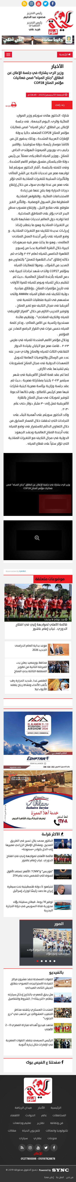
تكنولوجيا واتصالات (57, 1131)
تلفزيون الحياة (31, 1131)
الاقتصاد (15, 1115)
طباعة (8, 106)
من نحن (69, 1177)
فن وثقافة (56, 1123)
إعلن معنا (49, 1177)
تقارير (40, 1123)
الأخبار (41, 1108)
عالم (44, 1115)
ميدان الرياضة (23, 1108)
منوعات (52, 1138)
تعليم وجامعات (22, 1123)
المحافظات (59, 1115)
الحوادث (30, 1115)
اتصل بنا (59, 1177)
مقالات (12, 1131)
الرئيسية (63, 55)
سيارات (23, 1138)
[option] (38, 472)
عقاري (38, 1138)
